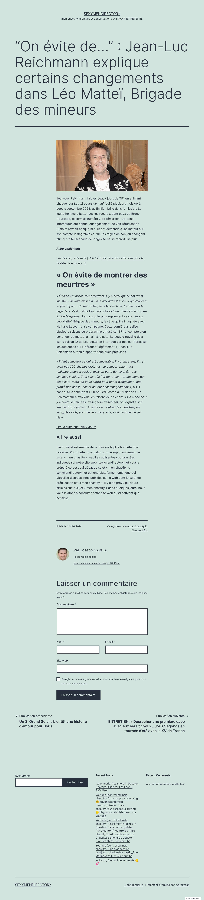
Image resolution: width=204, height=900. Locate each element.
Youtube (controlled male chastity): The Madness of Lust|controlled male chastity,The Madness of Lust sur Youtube (117, 851)
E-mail (110, 641)
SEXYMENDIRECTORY (102, 14)
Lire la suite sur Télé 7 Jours (76, 427)
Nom (60, 641)
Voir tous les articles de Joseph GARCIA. (97, 563)
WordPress (182, 884)
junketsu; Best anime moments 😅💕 (117, 862)
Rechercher (22, 775)
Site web (62, 660)
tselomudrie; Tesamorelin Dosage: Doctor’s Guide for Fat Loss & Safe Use (117, 787)
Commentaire (66, 604)
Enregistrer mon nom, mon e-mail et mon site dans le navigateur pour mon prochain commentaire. (104, 681)
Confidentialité (134, 884)
